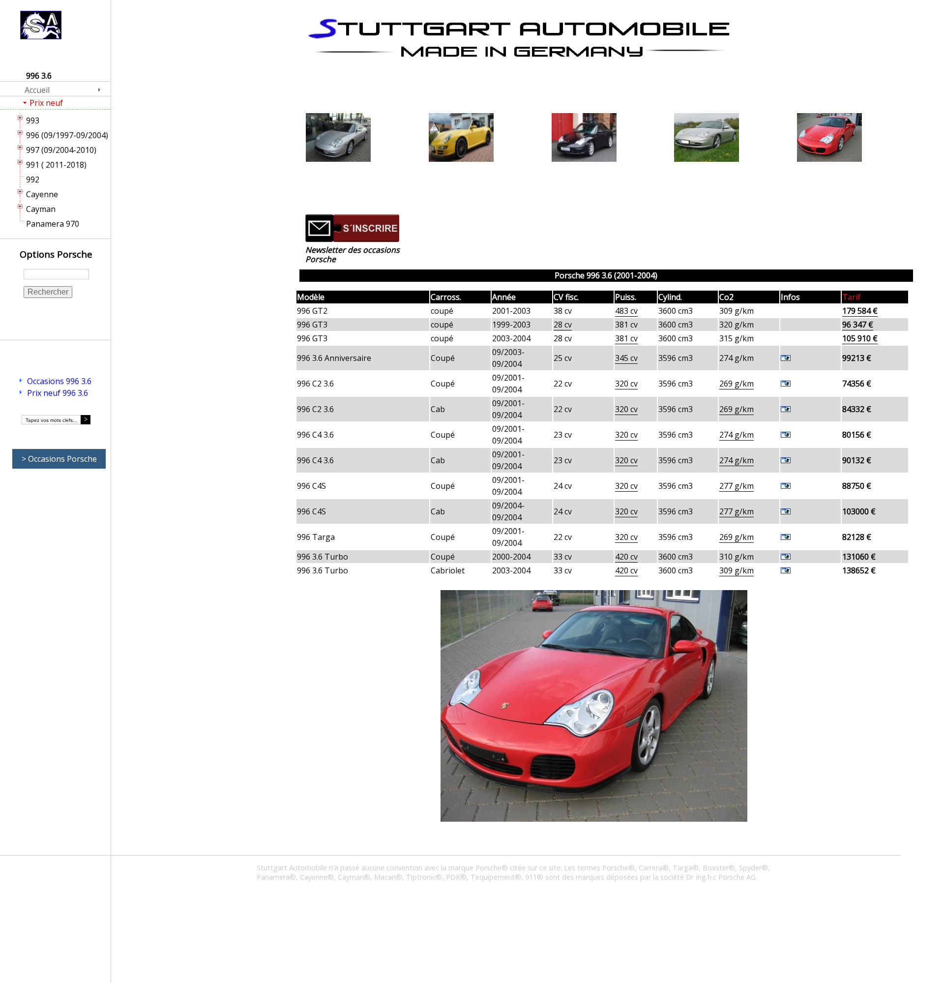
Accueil (37, 90)
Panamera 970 (52, 223)
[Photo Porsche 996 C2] (706, 138)
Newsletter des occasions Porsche (352, 254)
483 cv (626, 310)
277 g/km (736, 485)
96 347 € (857, 324)
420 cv (626, 556)
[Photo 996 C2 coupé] (338, 138)
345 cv (626, 358)
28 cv (563, 324)
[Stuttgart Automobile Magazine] (519, 38)
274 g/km (736, 434)
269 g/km (736, 383)
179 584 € (860, 310)
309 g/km (736, 570)
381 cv (626, 338)
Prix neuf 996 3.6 (57, 392)
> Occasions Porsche (59, 458)
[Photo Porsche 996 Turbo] (829, 138)
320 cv (626, 383)
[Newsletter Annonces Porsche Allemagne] (352, 239)
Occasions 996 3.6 (59, 381)
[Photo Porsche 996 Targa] (584, 138)
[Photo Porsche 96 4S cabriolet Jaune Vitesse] (461, 138)
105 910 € (860, 338)
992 (32, 179)
